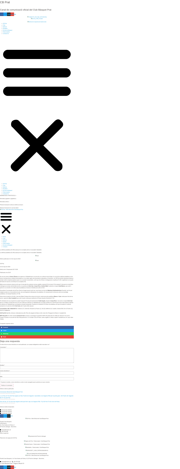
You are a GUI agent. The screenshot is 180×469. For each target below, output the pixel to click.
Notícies (5, 26)
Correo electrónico (5, 370)
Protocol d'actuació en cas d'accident (9, 207)
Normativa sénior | (4, 201)
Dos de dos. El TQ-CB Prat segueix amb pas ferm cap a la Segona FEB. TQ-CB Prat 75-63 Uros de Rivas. (30, 401)
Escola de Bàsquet (7, 30)
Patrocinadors (6, 32)
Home (4, 236)
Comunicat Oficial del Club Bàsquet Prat (11, 392)
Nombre (2, 365)
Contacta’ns (6, 33)
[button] (37, 108)
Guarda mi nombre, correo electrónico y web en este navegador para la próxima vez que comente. (25, 382)
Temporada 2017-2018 (12, 269)
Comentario (3, 347)
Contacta (5, 246)
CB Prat (5, 23)
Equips (4, 241)
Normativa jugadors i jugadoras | (8, 198)
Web (1, 376)
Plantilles (5, 28)
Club (4, 25)
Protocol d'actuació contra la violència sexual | (11, 204)
